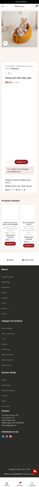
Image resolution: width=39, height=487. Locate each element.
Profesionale (6, 349)
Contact (11, 260)
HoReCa (11, 230)
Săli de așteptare (7, 360)
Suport (4, 401)
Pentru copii (16, 186)
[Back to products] (9, 73)
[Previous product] (6, 73)
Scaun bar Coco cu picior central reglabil (10, 223)
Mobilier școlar (6, 365)
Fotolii (7, 69)
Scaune (6, 226)
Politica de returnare (8, 390)
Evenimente (5, 287)
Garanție (4, 396)
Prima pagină (9, 66)
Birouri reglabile (7, 328)
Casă (3, 339)
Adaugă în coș (21, 162)
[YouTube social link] (10, 436)
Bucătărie (31, 226)
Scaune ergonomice (8, 333)
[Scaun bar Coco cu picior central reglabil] (10, 213)
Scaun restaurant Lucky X (29, 223)
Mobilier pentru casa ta (24, 66)
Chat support (6, 406)
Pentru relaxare (26, 186)
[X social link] (13, 189)
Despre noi (5, 308)
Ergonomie (5, 298)
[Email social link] (16, 189)
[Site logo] (19, 6)
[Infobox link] (19, 2)
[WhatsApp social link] (22, 189)
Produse (4, 292)
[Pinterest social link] (19, 189)
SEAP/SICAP (6, 282)
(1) (14, 233)
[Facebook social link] (11, 189)
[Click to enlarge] (5, 43)
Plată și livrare (29, 260)
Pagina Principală (7, 277)
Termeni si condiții (29, 474)
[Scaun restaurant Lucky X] (29, 213)
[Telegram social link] (24, 189)
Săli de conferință (7, 355)
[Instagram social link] (6, 436)
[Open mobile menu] (3, 6)
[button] (10, 244)
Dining (31, 228)
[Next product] (11, 73)
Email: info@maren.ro (9, 425)
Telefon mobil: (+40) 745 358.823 (13, 423)
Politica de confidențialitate (13, 474)
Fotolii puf (15, 69)
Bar (10, 226)
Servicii (4, 303)
